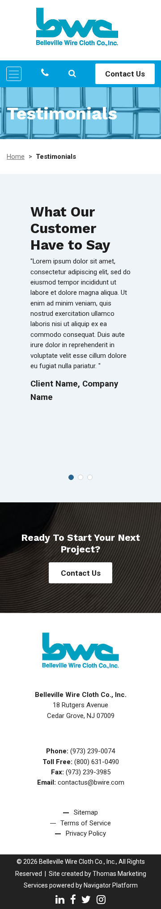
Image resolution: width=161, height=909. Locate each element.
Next (145, 329)
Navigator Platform (111, 885)
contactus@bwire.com (91, 782)
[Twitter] (86, 899)
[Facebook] (73, 899)
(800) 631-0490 (96, 762)
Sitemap (86, 812)
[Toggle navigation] (13, 74)
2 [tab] (80, 477)
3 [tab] (90, 477)
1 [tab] (71, 477)
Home (16, 157)
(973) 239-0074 (92, 751)
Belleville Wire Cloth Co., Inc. (77, 861)
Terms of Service (85, 823)
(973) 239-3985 (88, 772)
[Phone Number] (45, 73)
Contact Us (125, 73)
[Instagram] (101, 899)
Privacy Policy (86, 833)
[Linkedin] (59, 899)
